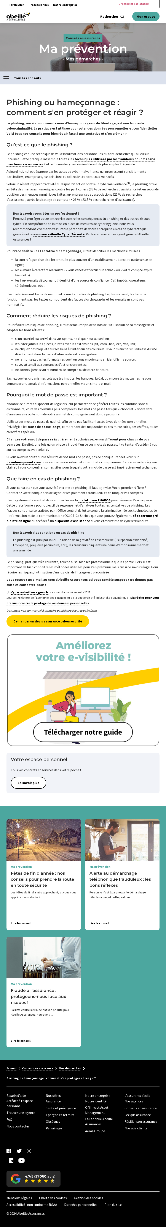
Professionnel (39, 5)
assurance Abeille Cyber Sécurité (59, 234)
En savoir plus (28, 783)
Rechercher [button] (109, 16)
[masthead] (18, 16)
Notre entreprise (65, 5)
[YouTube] (21, 1160)
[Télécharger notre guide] (83, 690)
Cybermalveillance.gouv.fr (29, 592)
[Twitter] (19, 1151)
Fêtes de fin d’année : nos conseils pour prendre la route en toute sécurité (42, 879)
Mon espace (146, 16)
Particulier (16, 5)
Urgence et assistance (134, 4)
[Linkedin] (11, 1160)
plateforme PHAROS (94, 500)
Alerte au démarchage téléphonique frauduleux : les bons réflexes (120, 879)
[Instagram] (29, 1151)
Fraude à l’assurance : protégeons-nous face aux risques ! (38, 996)
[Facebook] (8, 1151)
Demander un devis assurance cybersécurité (47, 621)
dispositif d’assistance (72, 521)
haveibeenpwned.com (23, 462)
